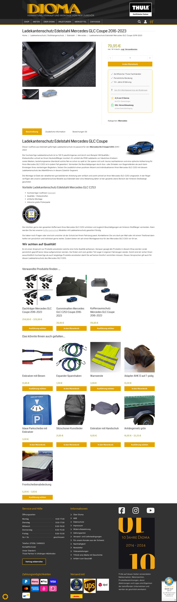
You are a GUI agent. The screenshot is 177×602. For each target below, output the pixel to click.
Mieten (36, 22)
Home (24, 35)
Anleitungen (64, 22)
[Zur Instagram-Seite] (136, 510)
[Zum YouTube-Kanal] (151, 510)
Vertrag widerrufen (34, 561)
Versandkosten (131, 49)
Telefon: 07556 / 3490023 (33, 543)
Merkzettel (80, 22)
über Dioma (49, 22)
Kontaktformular (29, 547)
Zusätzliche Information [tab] (55, 132)
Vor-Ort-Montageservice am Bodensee (130, 90)
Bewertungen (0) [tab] (80, 132)
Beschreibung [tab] (32, 132)
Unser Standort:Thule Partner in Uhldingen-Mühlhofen (39, 552)
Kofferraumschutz (50, 230)
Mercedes (82, 35)
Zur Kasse (95, 22)
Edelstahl (71, 35)
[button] (5, 596)
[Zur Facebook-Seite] (122, 510)
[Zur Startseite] (88, 9)
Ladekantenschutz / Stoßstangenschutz (47, 35)
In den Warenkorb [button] (71, 328)
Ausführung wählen (37, 328)
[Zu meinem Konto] (145, 22)
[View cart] (152, 22)
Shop (26, 22)
